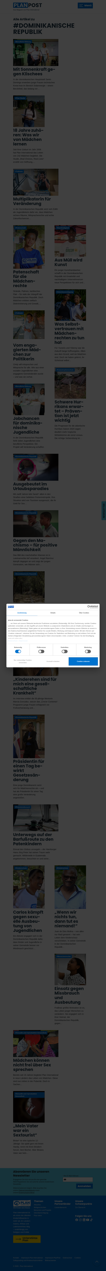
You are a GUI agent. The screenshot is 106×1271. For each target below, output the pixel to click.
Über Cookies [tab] (84, 613)
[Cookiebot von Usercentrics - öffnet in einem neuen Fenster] (89, 606)
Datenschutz (13, 641)
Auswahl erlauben (53, 661)
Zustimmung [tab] (22, 613)
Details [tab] (53, 613)
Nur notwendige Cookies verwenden (23, 661)
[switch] (41, 651)
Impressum (23, 641)
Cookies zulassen (83, 661)
